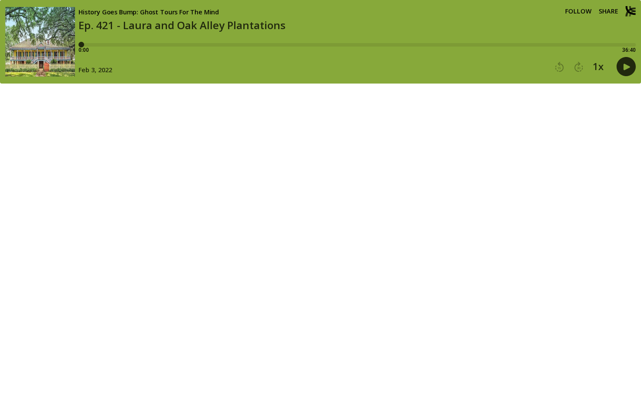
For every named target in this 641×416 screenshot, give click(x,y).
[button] (559, 67)
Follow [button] (578, 11)
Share (608, 11)
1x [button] (598, 66)
